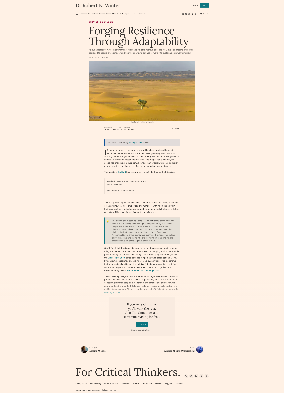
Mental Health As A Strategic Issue (143, 270)
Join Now (142, 324)
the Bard (122, 172)
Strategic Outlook (101, 22)
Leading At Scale (112, 292)
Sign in (150, 330)
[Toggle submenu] (136, 14)
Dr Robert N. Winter (99, 57)
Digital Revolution (116, 258)
